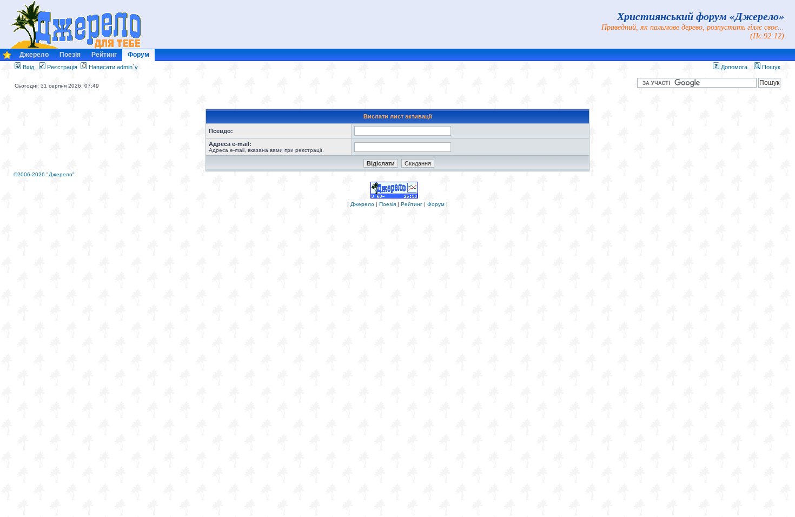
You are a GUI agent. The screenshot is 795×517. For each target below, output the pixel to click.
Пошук (770, 67)
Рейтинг (104, 54)
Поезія (70, 54)
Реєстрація (61, 67)
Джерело (34, 54)
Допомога (733, 67)
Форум (138, 54)
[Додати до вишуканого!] (7, 58)
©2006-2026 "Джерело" (44, 174)
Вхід (27, 67)
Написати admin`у (113, 67)
